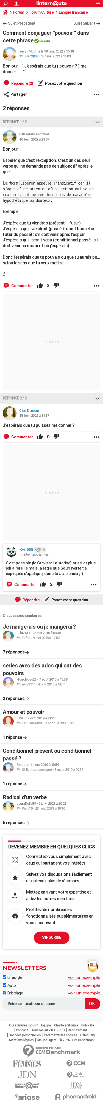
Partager (18, 94)
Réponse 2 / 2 (15, 398)
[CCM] (76, 1063)
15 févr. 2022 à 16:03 (56, 56)
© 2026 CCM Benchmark (76, 1040)
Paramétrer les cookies (60, 1035)
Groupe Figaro (46, 1040)
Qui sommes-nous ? (23, 1025)
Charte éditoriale (66, 1025)
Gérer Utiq (87, 1035)
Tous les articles (43, 1030)
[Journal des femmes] (27, 1063)
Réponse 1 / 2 (15, 122)
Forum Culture (41, 12)
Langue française (73, 12)
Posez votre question (63, 83)
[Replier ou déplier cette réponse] (97, 122)
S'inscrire (51, 937)
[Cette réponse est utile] (40, 285)
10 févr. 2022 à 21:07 (34, 139)
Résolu (44, 41)
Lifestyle (14, 977)
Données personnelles (25, 1035)
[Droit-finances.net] (76, 1075)
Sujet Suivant (84, 23)
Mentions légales (21, 1040)
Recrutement (78, 1030)
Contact (22, 1030)
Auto (11, 985)
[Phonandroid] (76, 1096)
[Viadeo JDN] (76, 1085)
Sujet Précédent (21, 23)
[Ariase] (27, 1097)
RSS (62, 1030)
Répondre (31, 600)
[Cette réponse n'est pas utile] (56, 285)
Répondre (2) (21, 83)
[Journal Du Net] (27, 1074)
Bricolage (14, 993)
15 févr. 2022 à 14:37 (34, 415)
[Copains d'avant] (27, 1085)
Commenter (21, 286)
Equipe (46, 1025)
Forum (18, 12)
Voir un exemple (84, 977)
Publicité (87, 1025)
